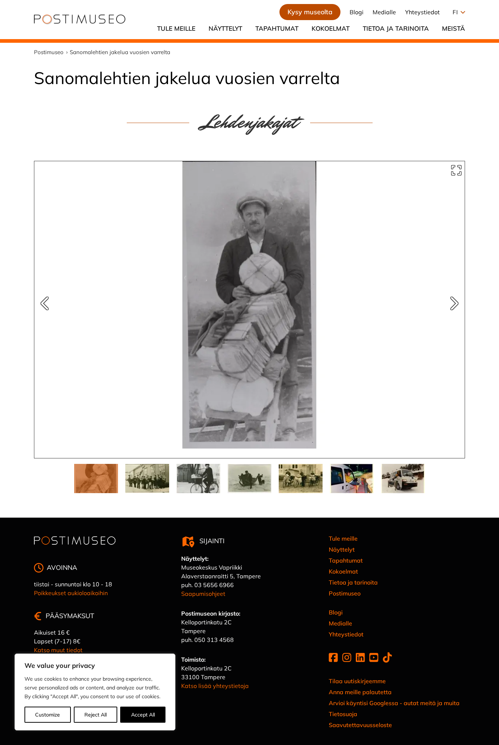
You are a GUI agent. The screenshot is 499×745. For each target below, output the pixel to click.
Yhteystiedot (422, 12)
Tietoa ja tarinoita (396, 28)
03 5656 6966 (214, 585)
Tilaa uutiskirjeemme (357, 681)
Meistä (453, 28)
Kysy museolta (309, 12)
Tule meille (176, 28)
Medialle (384, 12)
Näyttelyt (225, 28)
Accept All (143, 714)
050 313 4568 (214, 639)
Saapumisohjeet (203, 593)
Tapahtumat (276, 28)
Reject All (95, 714)
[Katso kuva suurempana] (456, 170)
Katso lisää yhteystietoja (215, 685)
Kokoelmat (331, 28)
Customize (47, 714)
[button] (457, 12)
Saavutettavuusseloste (360, 725)
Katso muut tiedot (58, 650)
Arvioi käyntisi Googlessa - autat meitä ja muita (394, 703)
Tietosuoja (343, 714)
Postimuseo (345, 593)
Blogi (356, 12)
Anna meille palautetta (360, 692)
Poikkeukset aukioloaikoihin (71, 593)
